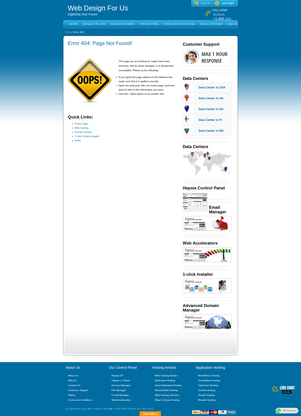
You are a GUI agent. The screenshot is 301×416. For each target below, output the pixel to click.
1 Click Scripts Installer (87, 136)
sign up (205, 3)
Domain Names (122, 24)
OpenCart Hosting (208, 385)
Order (232, 24)
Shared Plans (94, 24)
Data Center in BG (211, 130)
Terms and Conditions (80, 400)
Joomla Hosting (206, 390)
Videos (72, 395)
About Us (73, 375)
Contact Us (74, 385)
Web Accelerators (121, 400)
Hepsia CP (117, 375)
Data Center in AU (211, 109)
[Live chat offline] (286, 390)
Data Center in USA (212, 87)
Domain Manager (121, 385)
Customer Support (78, 390)
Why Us (72, 380)
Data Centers (211, 24)
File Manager (118, 390)
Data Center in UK (211, 98)
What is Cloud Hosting (167, 400)
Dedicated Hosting (179, 24)
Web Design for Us (98, 8)
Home (73, 24)
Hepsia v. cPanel (120, 380)
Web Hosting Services (167, 395)
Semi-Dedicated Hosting (168, 385)
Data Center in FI (210, 120)
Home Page (81, 123)
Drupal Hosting (206, 395)
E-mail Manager (120, 395)
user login (228, 3)
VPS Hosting (149, 24)
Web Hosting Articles (166, 375)
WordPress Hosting (208, 375)
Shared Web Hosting (166, 390)
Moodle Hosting (206, 400)
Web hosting (81, 127)
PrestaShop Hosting (209, 380)
